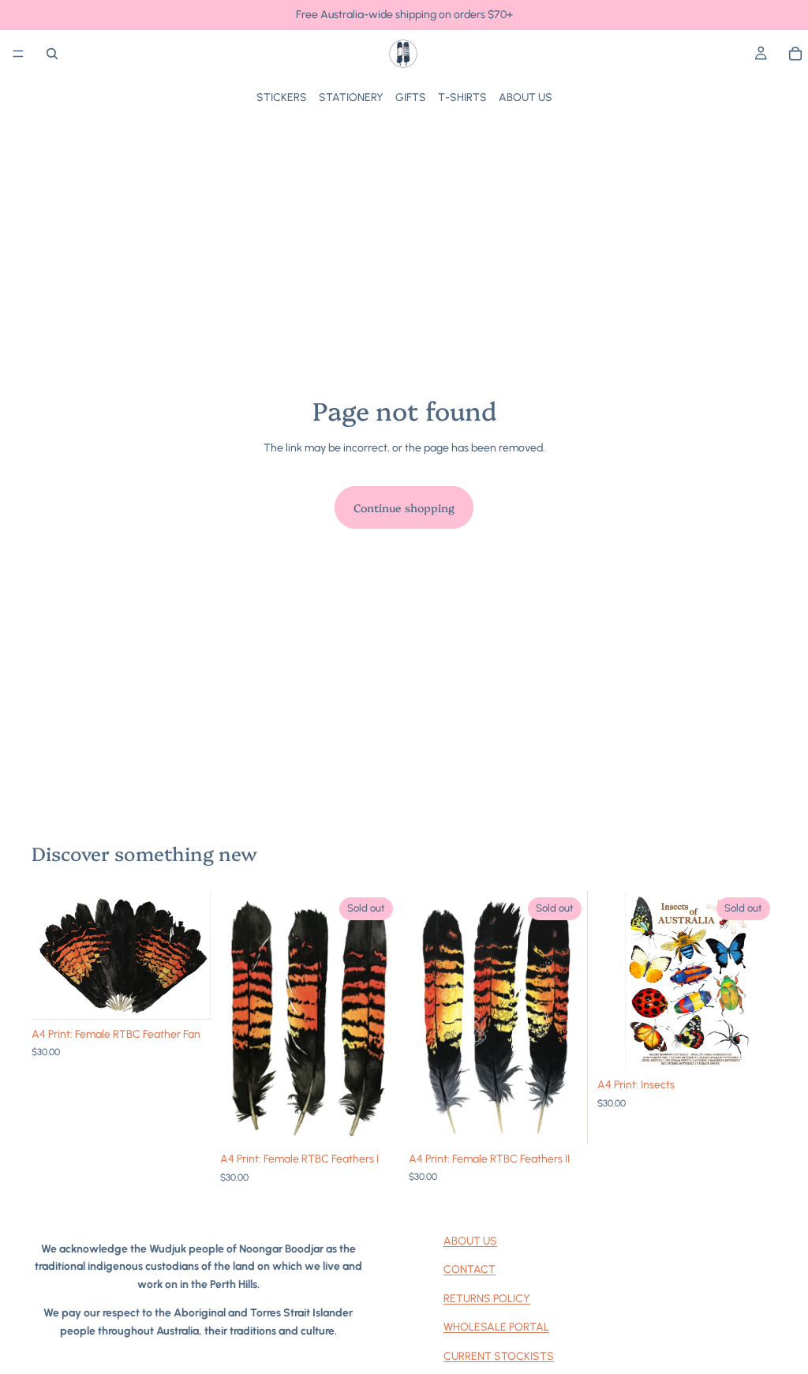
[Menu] (18, 54)
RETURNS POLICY (486, 1298)
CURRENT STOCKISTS (498, 1356)
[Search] (52, 53)
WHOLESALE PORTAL (496, 1327)
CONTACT (469, 1269)
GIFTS (410, 97)
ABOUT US (525, 97)
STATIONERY (351, 97)
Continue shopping (404, 507)
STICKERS (281, 97)
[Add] (186, 995)
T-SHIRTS (462, 97)
